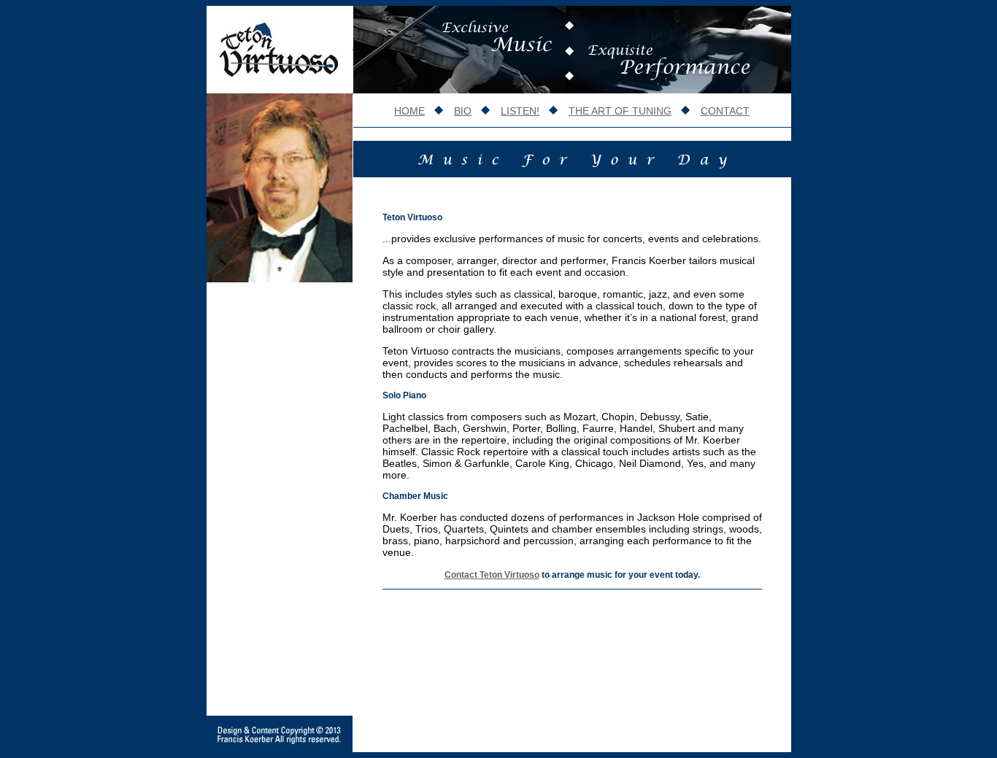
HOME (409, 111)
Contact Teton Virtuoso (491, 575)
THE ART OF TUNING (620, 111)
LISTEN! (520, 111)
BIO (462, 111)
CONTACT (725, 111)
